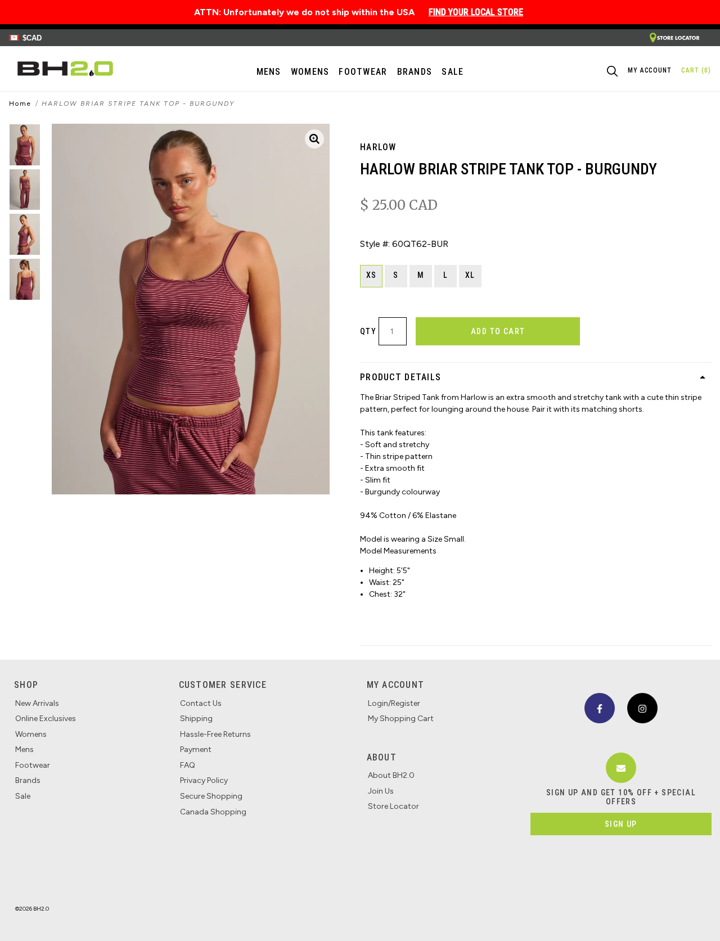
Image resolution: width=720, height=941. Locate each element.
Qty (368, 331)
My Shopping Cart (401, 718)
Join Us (381, 791)
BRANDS (415, 71)
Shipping (196, 718)
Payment (196, 749)
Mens (268, 71)
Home (20, 103)
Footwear (32, 765)
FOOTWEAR (363, 71)
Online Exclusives (45, 718)
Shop (26, 684)
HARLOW (378, 147)
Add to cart (498, 331)
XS (371, 275)
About (382, 757)
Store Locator (393, 806)
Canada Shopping (213, 812)
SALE (453, 71)
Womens (310, 71)
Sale (22, 796)
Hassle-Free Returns (215, 734)
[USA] (674, 38)
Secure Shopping (211, 796)
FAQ (187, 765)
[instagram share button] (642, 708)
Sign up (621, 824)
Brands (27, 780)
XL (470, 275)
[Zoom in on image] (314, 138)
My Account (396, 684)
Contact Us (201, 703)
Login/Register (394, 703)
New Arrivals (37, 703)
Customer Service (223, 684)
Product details (400, 377)
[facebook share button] (599, 708)
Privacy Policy (204, 780)
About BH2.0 (391, 775)
